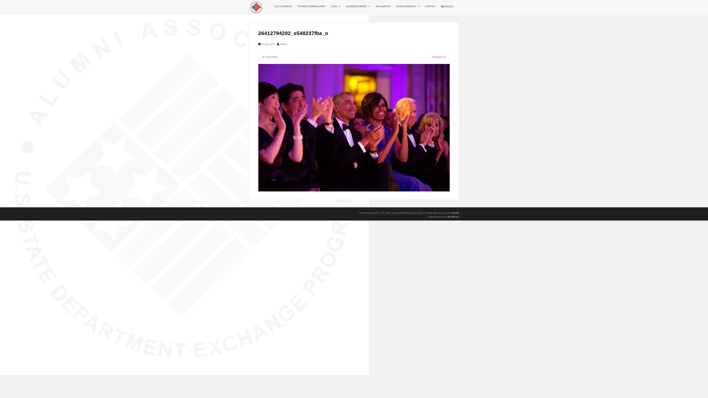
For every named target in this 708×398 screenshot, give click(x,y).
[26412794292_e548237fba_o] (354, 127)
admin (283, 44)
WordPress (453, 216)
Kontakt (430, 6)
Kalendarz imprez (356, 6)
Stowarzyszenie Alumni (311, 6)
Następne (438, 57)
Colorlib (455, 212)
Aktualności (383, 6)
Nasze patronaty (406, 6)
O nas (334, 6)
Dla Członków (283, 6)
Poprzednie (271, 57)
